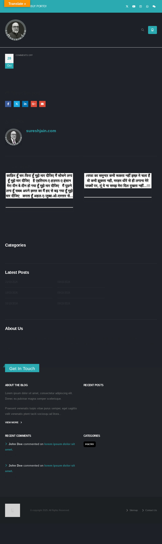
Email (42, 104)
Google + (34, 104)
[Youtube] (134, 6)
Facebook (8, 104)
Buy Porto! (38, 6)
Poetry (9, 254)
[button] (142, 30)
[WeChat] (154, 6)
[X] (127, 6)
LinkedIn (25, 104)
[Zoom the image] (12, 506)
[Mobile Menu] (152, 30)
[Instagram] (140, 6)
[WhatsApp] (147, 6)
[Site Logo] (15, 30)
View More (12, 422)
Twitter (17, 104)
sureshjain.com (41, 131)
